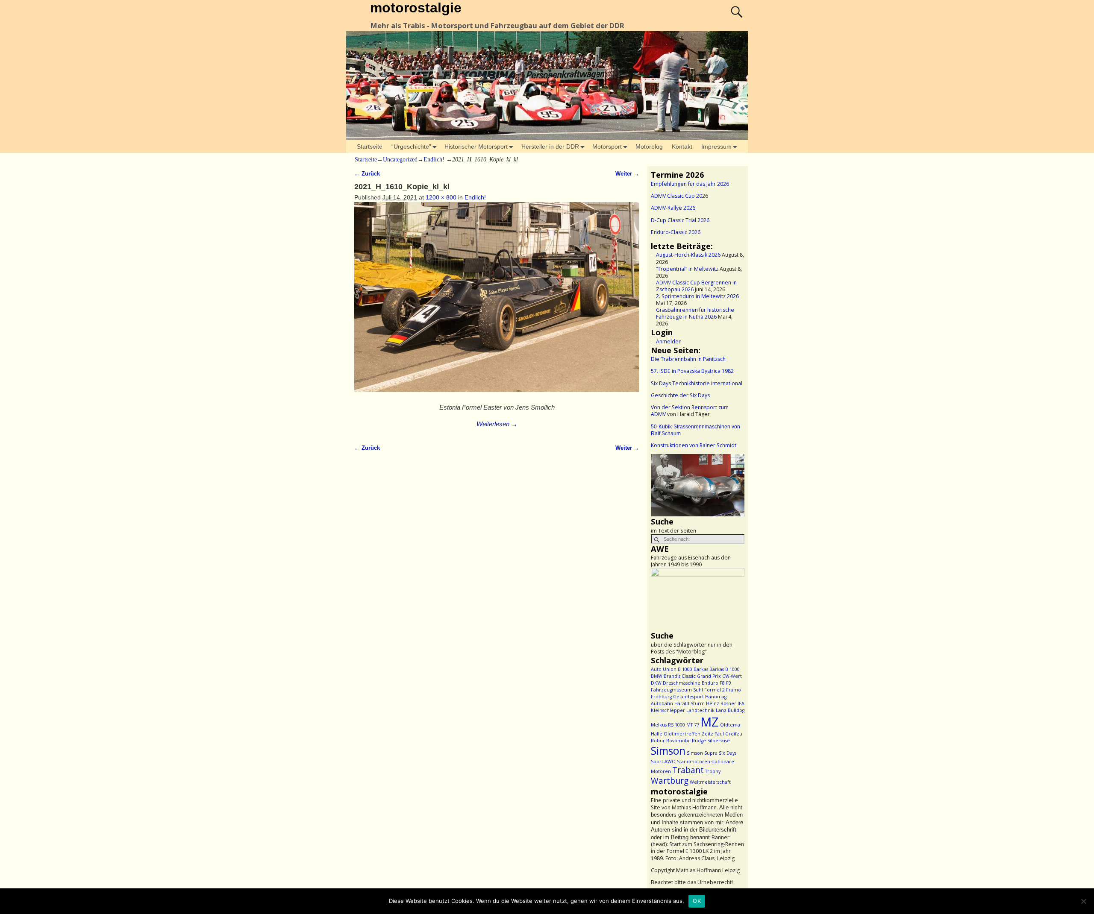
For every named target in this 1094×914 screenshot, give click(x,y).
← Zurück (367, 174)
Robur (658, 741)
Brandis (672, 676)
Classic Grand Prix (701, 676)
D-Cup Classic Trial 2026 (680, 220)
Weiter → (627, 174)
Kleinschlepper (668, 710)
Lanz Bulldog (730, 710)
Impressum (716, 146)
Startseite (369, 146)
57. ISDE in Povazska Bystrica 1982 (692, 371)
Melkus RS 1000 (668, 725)
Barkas (701, 669)
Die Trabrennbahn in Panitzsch (688, 359)
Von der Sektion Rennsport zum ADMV (690, 411)
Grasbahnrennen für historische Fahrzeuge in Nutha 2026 (695, 313)
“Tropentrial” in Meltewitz (687, 268)
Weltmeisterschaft (710, 782)
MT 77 (692, 725)
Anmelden (669, 341)
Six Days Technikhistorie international (696, 383)
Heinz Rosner (721, 703)
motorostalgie (416, 7)
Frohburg (661, 697)
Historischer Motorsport (476, 146)
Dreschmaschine (681, 683)
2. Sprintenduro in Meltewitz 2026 (697, 296)
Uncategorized (400, 159)
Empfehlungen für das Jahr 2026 (690, 183)
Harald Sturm (689, 703)
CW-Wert (732, 676)
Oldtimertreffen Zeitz (688, 734)
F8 (722, 683)
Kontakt (682, 146)
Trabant (688, 770)
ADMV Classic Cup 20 (676, 195)
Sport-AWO (663, 762)
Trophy (713, 771)
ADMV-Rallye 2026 (673, 207)
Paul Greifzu (728, 734)
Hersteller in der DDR (550, 146)
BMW (656, 676)
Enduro (710, 683)
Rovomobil (678, 741)
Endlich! (433, 159)
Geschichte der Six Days (680, 395)
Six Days (727, 753)
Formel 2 (714, 690)
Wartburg (669, 780)
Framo (733, 690)
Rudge (699, 741)
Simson (668, 751)
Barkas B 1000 (724, 669)
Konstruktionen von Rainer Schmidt (693, 445)
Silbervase (718, 741)
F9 (728, 683)
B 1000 (685, 669)
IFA (741, 703)
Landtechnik (700, 710)
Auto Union (663, 669)
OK (697, 900)
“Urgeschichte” (411, 146)
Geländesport (688, 697)
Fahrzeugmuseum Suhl (677, 690)
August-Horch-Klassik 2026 (688, 254)
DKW (656, 683)
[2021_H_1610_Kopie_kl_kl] (496, 301)
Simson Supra (702, 753)
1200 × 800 (441, 197)
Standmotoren (693, 762)
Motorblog (649, 146)
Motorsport (607, 146)
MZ (709, 721)
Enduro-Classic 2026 (675, 232)
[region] (697, 485)
